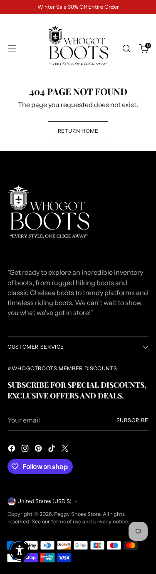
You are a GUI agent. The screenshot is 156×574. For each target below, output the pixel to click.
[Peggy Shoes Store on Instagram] (26, 449)
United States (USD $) (44, 501)
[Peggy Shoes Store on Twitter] (66, 449)
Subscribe (132, 420)
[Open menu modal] (11, 48)
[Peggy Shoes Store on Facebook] (12, 449)
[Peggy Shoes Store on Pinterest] (39, 449)
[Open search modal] (126, 48)
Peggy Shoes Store (77, 514)
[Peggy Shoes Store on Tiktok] (52, 449)
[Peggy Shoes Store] (78, 48)
